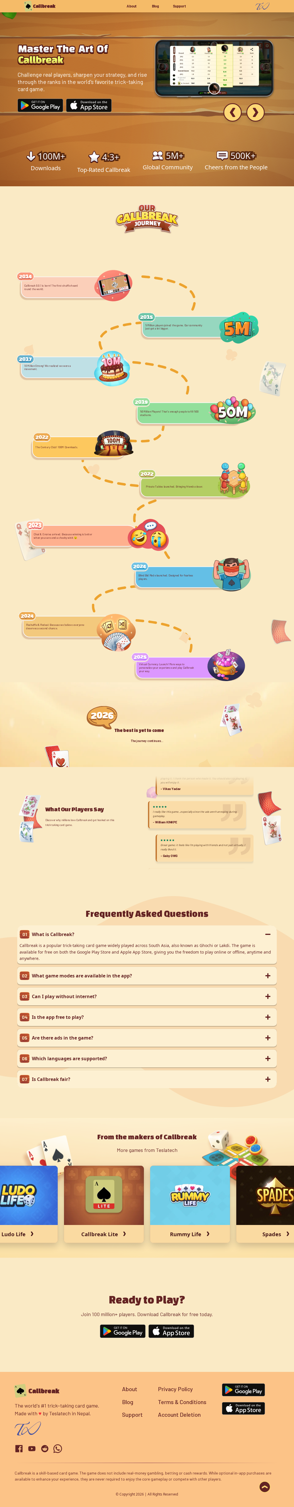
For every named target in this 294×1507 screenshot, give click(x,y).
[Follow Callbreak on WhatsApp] (57, 1448)
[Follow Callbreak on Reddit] (44, 1448)
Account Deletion (179, 1414)
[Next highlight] (255, 112)
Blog (155, 6)
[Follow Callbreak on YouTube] (32, 1448)
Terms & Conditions (182, 1401)
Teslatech (60, 1413)
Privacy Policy (175, 1388)
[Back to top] (264, 1487)
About (132, 6)
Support (179, 6)
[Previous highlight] (232, 112)
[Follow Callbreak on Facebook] (19, 1448)
